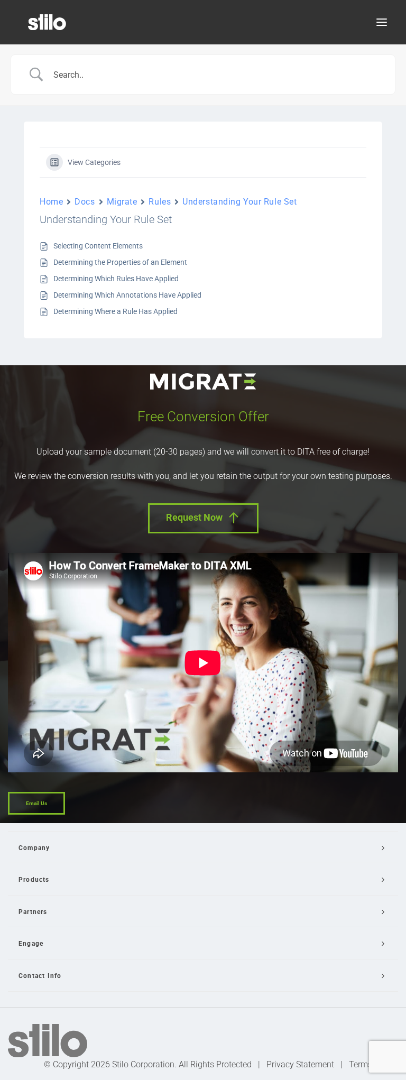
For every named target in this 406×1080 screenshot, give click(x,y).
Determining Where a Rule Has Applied (115, 311)
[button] (381, 22)
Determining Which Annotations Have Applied (127, 295)
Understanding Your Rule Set (239, 202)
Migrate (122, 202)
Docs (85, 202)
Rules (160, 202)
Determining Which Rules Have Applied (116, 278)
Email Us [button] (36, 803)
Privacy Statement (300, 1064)
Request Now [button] (194, 517)
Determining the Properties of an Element (120, 262)
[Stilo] (47, 22)
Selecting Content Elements (98, 246)
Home (51, 202)
